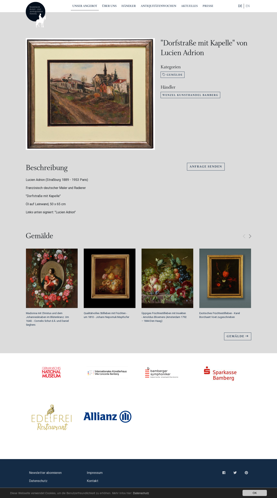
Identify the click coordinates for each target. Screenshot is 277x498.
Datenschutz (141, 493)
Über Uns (109, 6)
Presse (208, 6)
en (248, 6)
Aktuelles (189, 6)
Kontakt (92, 481)
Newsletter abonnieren (45, 473)
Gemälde (174, 74)
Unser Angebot (84, 6)
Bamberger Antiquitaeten (36, 14)
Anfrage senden (206, 167)
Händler (128, 6)
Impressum (95, 473)
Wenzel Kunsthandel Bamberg (190, 95)
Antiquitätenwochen (158, 6)
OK (255, 493)
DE (240, 6)
